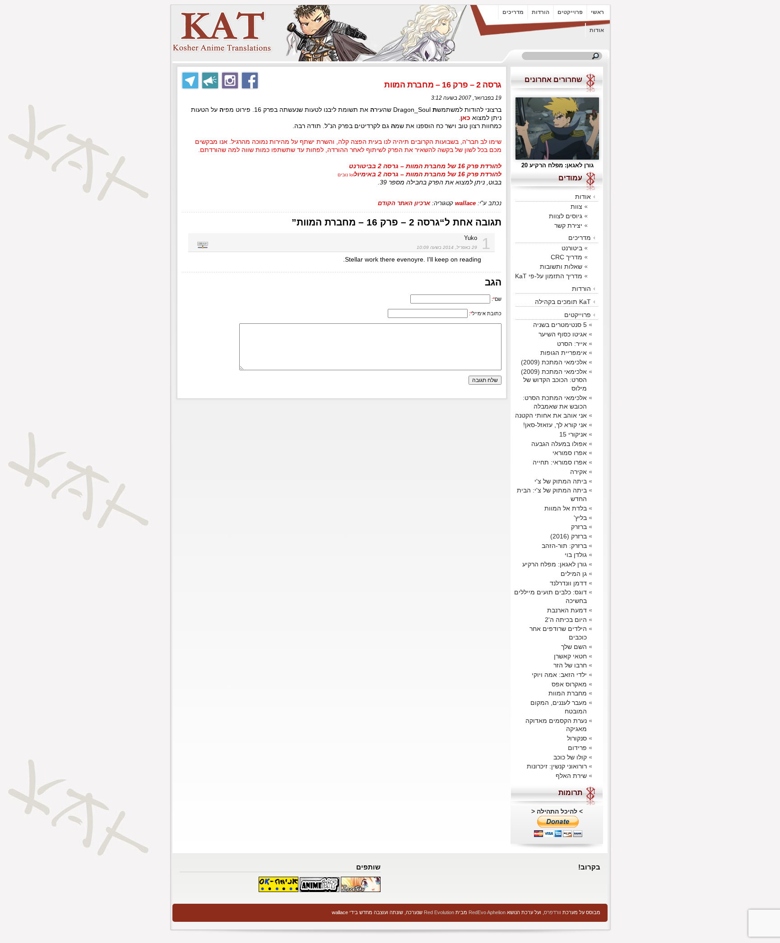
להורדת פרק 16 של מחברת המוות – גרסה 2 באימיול (427, 174)
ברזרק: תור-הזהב (564, 545)
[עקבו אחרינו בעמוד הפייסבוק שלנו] (250, 80)
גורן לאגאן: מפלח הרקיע (554, 564)
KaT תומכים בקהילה (563, 301)
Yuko (470, 238)
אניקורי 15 (573, 434)
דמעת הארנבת (567, 610)
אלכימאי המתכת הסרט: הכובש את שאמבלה (555, 402)
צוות (576, 206)
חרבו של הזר (570, 665)
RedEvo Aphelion (487, 912)
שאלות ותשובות (561, 266)
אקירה (578, 471)
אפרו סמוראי (569, 452)
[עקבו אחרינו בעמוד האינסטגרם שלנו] (230, 80)
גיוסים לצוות (565, 216)
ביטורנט (572, 248)
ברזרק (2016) (568, 536)
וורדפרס (552, 912)
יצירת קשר (568, 225)
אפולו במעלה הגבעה (559, 443)
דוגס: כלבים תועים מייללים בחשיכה (550, 596)
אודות (597, 30)
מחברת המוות (567, 693)
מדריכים (513, 12)
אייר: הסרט (572, 343)
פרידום (577, 747)
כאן (465, 118)
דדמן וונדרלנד (568, 583)
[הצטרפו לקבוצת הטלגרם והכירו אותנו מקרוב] (190, 80)
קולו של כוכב (570, 757)
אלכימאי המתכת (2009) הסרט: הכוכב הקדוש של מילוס (554, 380)
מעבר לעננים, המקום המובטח (558, 707)
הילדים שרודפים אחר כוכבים (558, 633)
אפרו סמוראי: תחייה (560, 462)
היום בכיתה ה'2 (566, 619)
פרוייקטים (570, 12)
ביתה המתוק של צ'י (560, 481)
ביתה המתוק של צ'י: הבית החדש (552, 494)
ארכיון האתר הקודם (404, 203)
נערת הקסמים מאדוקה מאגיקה (556, 725)
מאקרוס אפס (569, 684)
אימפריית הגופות (563, 352)
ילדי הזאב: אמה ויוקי (559, 674)
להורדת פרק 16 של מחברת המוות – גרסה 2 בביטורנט (425, 166)
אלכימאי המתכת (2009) (554, 362)
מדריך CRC (566, 257)
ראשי (597, 12)
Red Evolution (439, 912)
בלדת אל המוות (565, 508)
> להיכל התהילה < (557, 811)
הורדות (540, 12)
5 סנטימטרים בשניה (560, 324)
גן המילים (574, 573)
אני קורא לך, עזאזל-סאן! (555, 424)
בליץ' (580, 517)
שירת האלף (571, 775)
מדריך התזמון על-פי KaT (548, 276)
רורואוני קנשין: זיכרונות (557, 766)
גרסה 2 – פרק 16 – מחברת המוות (442, 84)
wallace (465, 203)
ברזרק (579, 526)
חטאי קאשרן (570, 656)
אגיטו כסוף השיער (563, 334)
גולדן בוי (576, 554)
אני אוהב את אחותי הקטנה (551, 415)
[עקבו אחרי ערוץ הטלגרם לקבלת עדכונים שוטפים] (210, 80)
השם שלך (574, 646)
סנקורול (577, 738)
